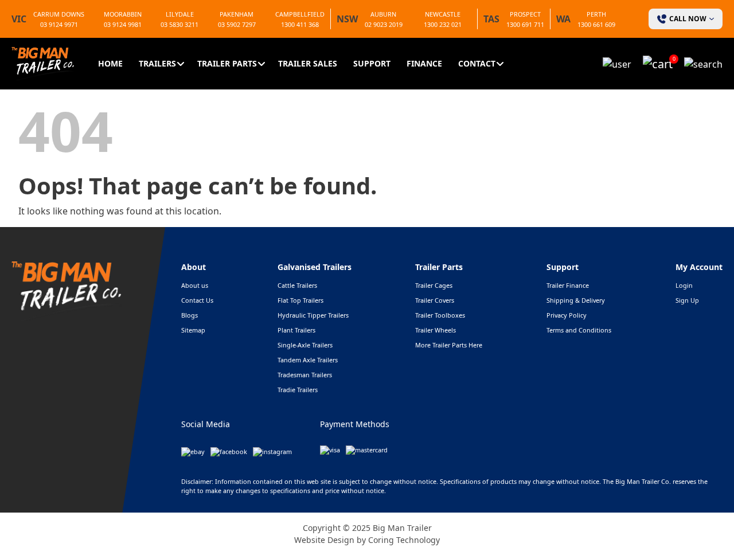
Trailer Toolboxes (440, 315)
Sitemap (193, 330)
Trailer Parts (227, 63)
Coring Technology (404, 539)
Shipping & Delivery (575, 300)
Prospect (525, 14)
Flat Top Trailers (300, 300)
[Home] (43, 62)
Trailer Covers (434, 300)
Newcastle (442, 14)
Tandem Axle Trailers (308, 359)
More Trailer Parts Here (448, 345)
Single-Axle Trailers (305, 345)
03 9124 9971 (59, 24)
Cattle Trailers (297, 285)
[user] (617, 63)
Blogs (189, 315)
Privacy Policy (566, 315)
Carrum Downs (58, 14)
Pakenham (236, 14)
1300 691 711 (525, 24)
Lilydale (180, 14)
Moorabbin (123, 14)
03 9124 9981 (123, 24)
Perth (596, 14)
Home (110, 63)
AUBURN (383, 14)
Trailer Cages (433, 285)
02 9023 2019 (384, 24)
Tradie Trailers (298, 389)
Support (372, 63)
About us (194, 285)
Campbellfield (300, 14)
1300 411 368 (300, 24)
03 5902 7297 (237, 24)
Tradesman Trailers (305, 374)
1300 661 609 (596, 24)
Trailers (157, 63)
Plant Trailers (296, 330)
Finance (424, 63)
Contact (476, 63)
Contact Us (197, 300)
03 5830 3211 (179, 24)
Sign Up (687, 300)
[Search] (703, 63)
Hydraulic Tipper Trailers (313, 315)
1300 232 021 (443, 24)
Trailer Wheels (435, 330)
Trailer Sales (307, 63)
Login (684, 285)
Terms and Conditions (578, 330)
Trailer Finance (567, 285)
